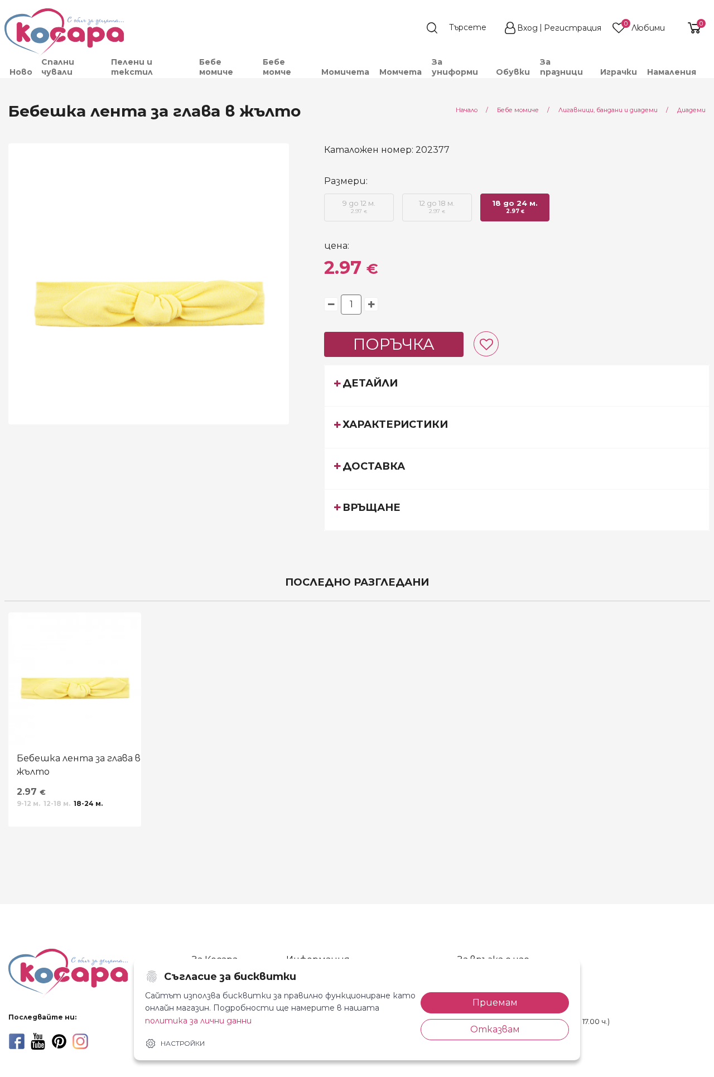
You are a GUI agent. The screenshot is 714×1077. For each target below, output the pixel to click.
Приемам (495, 1002)
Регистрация (572, 28)
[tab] (517, 385)
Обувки (513, 72)
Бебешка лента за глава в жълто (79, 765)
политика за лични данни (198, 1021)
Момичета (345, 72)
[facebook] (16, 1041)
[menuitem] (20, 72)
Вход (527, 28)
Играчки (618, 72)
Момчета (400, 72)
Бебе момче (277, 67)
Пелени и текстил (132, 67)
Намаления (671, 72)
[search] (462, 28)
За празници (561, 67)
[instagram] (80, 1041)
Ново (20, 72)
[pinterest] (59, 1041)
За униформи (455, 67)
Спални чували (57, 67)
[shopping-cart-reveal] (690, 28)
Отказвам (495, 1029)
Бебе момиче (216, 67)
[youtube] (38, 1041)
